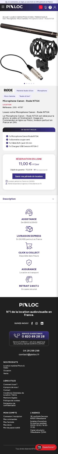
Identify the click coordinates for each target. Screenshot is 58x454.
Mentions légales (10, 398)
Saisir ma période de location (29, 176)
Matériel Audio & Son (25, 91)
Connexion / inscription (12, 416)
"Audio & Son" (24, 96)
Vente (5, 373)
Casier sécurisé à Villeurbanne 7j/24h (38, 431)
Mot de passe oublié (11, 428)
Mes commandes (10, 419)
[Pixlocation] (14, 6)
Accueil (5, 17)
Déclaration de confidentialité (9, 404)
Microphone (11, 19)
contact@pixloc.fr (29, 354)
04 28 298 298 (31, 350)
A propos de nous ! (11, 387)
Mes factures (8, 422)
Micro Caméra (22, 19)
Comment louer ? (10, 384)
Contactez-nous (50, 7)
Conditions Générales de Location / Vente (13, 394)
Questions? (48, 447)
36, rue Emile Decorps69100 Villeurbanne (39, 417)
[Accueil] (29, 305)
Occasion (7, 371)
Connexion (54, 7)
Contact (6, 390)
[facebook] (32, 323)
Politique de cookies (11, 401)
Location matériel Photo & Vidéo (22, 17)
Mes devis (7, 425)
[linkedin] (42, 323)
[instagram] (36, 323)
